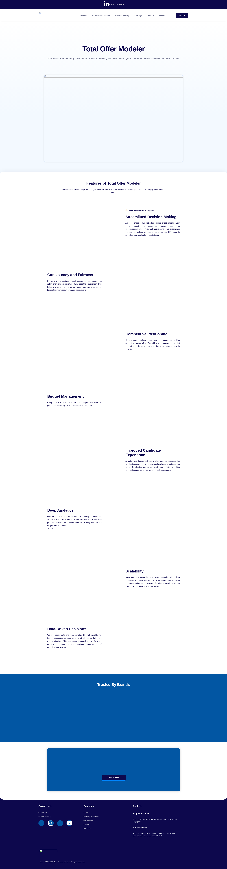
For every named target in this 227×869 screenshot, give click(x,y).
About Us (150, 16)
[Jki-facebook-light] (41, 823)
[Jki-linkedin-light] (60, 823)
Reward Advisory (122, 16)
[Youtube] (69, 823)
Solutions (83, 16)
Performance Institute (101, 16)
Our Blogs (138, 16)
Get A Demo (114, 777)
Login (182, 16)
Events (162, 16)
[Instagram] (51, 823)
